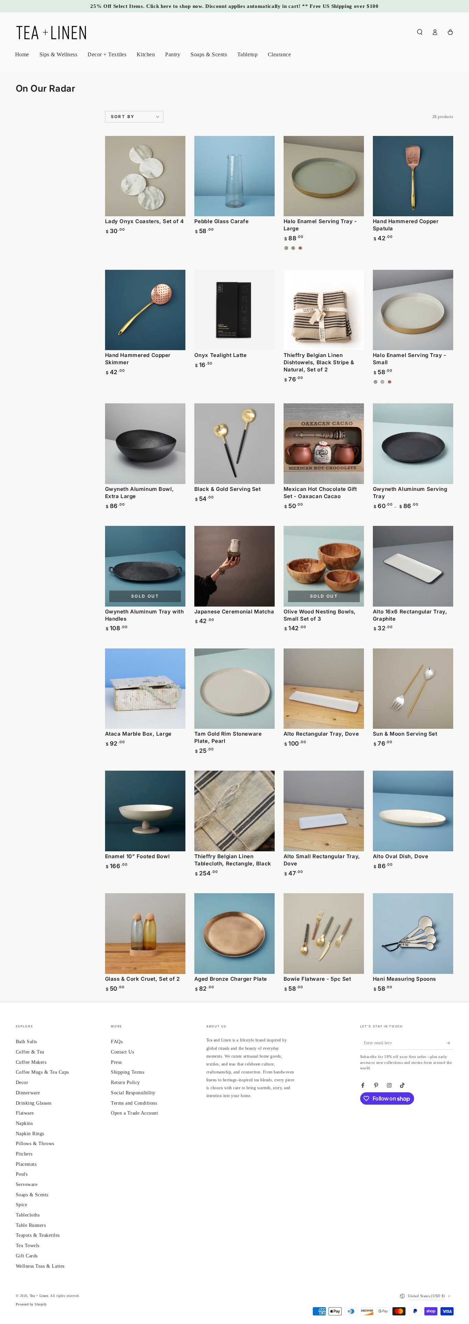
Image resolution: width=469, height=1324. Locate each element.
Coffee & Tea (30, 1052)
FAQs (117, 1041)
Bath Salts (26, 1041)
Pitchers (24, 1153)
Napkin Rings (30, 1133)
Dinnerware (28, 1092)
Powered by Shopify (31, 1304)
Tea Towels (27, 1245)
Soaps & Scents (32, 1194)
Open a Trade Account (134, 1113)
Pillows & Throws (35, 1143)
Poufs (22, 1174)
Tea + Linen (39, 1296)
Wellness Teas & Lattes (40, 1266)
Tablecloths (28, 1215)
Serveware (27, 1184)
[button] (419, 32)
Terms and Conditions (134, 1103)
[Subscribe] (450, 1042)
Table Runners (31, 1225)
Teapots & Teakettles (38, 1235)
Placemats (26, 1164)
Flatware (25, 1113)
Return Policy (125, 1082)
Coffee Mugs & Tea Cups (42, 1072)
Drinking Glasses (34, 1103)
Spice (21, 1204)
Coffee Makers (31, 1062)
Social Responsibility (133, 1092)
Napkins (24, 1123)
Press (116, 1062)
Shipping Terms (127, 1072)
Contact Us (122, 1052)
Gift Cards (27, 1255)
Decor (22, 1082)
